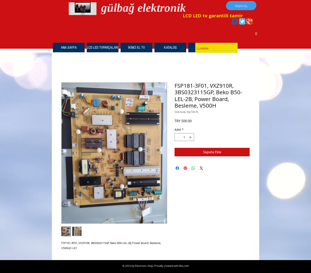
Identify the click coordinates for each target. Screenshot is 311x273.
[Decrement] (177, 137)
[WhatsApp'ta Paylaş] (193, 168)
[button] (256, 32)
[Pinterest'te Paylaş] (185, 168)
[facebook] (235, 21)
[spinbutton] (184, 137)
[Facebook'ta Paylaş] (177, 168)
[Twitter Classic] (242, 21)
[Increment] (190, 137)
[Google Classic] (249, 21)
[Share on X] (201, 168)
